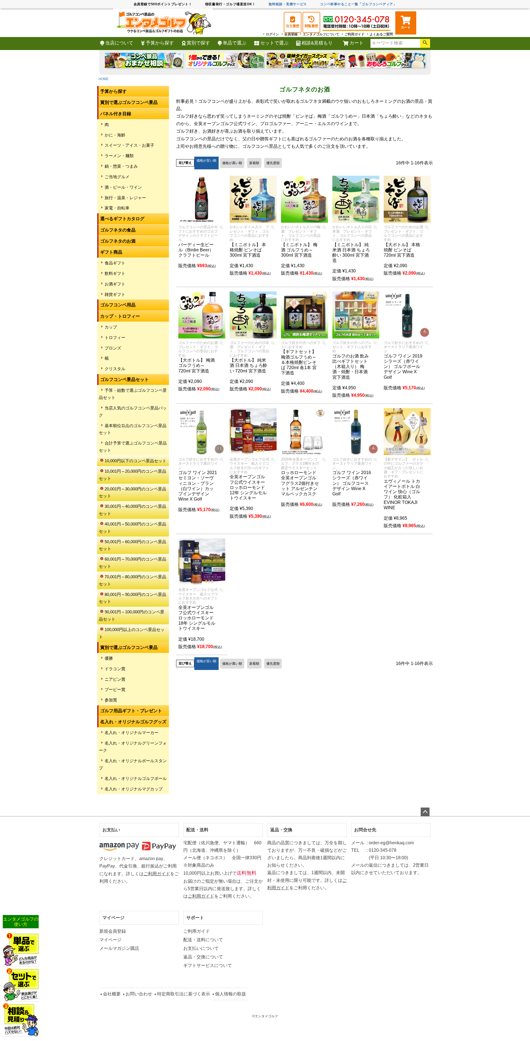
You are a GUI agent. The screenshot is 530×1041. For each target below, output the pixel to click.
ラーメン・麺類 (119, 155)
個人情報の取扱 (230, 994)
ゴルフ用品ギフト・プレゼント (131, 710)
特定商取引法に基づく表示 (183, 994)
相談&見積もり (317, 43)
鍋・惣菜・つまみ (121, 166)
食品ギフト (115, 263)
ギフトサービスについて (207, 965)
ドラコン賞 (115, 668)
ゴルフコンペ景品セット (124, 379)
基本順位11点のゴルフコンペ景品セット (132, 429)
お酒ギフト (115, 284)
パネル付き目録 (115, 113)
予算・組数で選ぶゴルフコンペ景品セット (133, 394)
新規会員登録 (112, 931)
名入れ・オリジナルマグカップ (134, 789)
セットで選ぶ (274, 43)
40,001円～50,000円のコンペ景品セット (132, 527)
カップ (111, 327)
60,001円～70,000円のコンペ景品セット (132, 563)
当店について (119, 43)
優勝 (109, 658)
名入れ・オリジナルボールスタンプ (133, 764)
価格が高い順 (232, 163)
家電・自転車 (117, 208)
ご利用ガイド (354, 34)
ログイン (272, 34)
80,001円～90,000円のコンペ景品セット (132, 598)
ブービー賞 (115, 689)
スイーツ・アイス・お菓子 (129, 145)
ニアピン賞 (115, 679)
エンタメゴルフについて (321, 34)
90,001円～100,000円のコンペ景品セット (131, 615)
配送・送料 (197, 829)
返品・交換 (281, 829)
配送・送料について (203, 939)
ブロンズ (113, 348)
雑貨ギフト (115, 294)
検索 (425, 43)
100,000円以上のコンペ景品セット (132, 633)
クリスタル (115, 368)
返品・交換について (203, 957)
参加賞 (111, 700)
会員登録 (291, 34)
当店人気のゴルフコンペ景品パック (133, 411)
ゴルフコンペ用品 (118, 305)
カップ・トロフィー (120, 316)
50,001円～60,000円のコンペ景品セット (132, 545)
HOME (103, 79)
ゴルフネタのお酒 (118, 241)
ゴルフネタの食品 (118, 230)
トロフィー (115, 337)
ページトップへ (425, 812)
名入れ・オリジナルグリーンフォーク (133, 747)
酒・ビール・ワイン (123, 187)
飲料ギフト (115, 273)
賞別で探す (198, 43)
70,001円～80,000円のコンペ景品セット (132, 580)
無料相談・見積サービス (288, 4)
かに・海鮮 (115, 135)
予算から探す (160, 43)
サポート (195, 917)
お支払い (111, 829)
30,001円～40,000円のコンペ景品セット (132, 510)
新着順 (254, 163)
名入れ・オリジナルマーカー (131, 732)
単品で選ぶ (234, 43)
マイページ (113, 917)
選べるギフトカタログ (122, 218)
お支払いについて (201, 948)
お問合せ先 (365, 829)
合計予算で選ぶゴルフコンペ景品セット (133, 447)
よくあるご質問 (381, 34)
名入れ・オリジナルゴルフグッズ (133, 721)
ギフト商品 (111, 252)
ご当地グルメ (117, 176)
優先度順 (273, 163)
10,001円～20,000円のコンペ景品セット (132, 475)
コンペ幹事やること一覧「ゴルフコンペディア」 (358, 4)
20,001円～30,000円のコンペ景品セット (132, 492)
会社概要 (112, 994)
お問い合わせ (139, 994)
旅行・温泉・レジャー (125, 197)
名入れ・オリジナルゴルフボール (136, 778)
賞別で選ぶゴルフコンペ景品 (129, 102)
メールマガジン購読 (119, 948)
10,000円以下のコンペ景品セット (135, 460)
